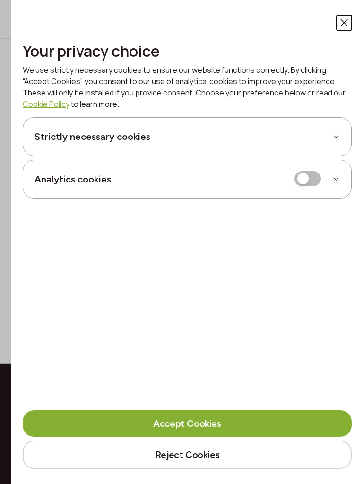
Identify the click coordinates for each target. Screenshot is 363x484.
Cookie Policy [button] (46, 104)
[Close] (344, 22)
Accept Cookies (187, 423)
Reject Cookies (187, 454)
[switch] (307, 178)
